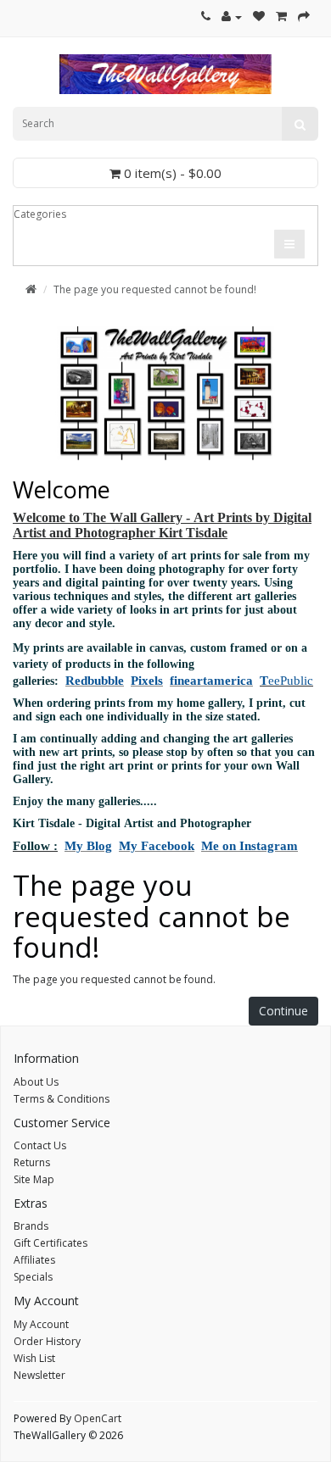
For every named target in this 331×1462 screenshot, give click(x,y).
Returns (32, 1162)
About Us (36, 1082)
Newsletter (39, 1375)
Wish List (34, 1358)
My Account (41, 1324)
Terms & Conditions (61, 1099)
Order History (47, 1341)
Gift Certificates (50, 1243)
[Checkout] (304, 16)
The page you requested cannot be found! (154, 289)
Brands (31, 1226)
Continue (283, 1011)
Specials (33, 1277)
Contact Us (40, 1145)
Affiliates (34, 1260)
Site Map (34, 1179)
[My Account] (232, 16)
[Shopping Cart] (281, 16)
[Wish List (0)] (259, 16)
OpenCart (97, 1418)
